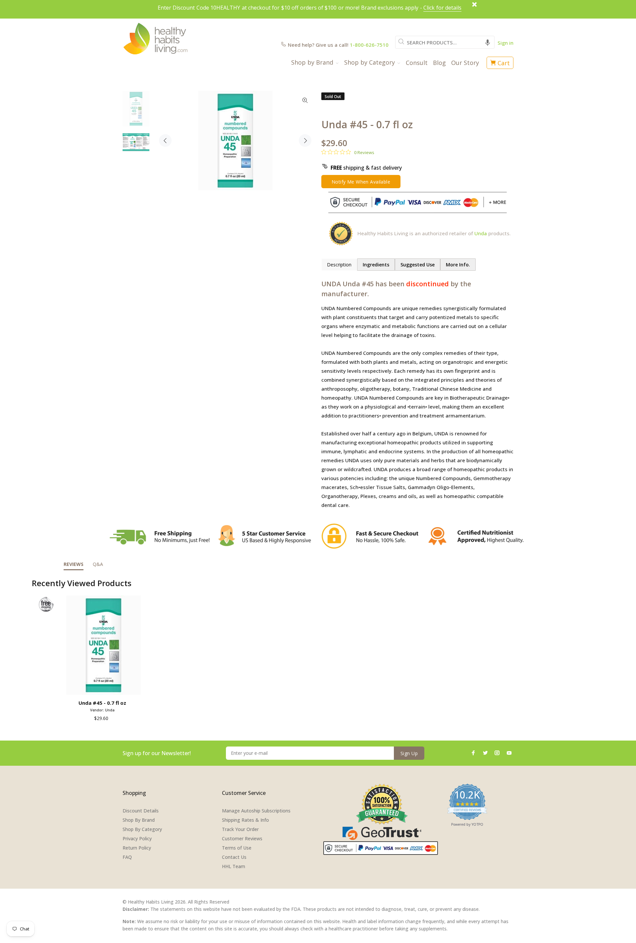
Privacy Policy (137, 838)
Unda (480, 233)
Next (305, 140)
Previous (165, 140)
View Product (103, 687)
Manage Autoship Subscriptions (256, 810)
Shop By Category (142, 829)
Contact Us (234, 857)
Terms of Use (236, 848)
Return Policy (137, 848)
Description (339, 264)
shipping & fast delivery (366, 167)
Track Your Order (240, 829)
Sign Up (409, 753)
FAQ (127, 857)
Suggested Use (417, 264)
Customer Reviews (242, 838)
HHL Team (233, 866)
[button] (487, 42)
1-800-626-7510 (369, 44)
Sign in (505, 42)
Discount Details (141, 810)
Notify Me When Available (361, 182)
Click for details (442, 7)
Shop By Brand (139, 820)
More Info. (458, 264)
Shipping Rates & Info (245, 820)
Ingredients (376, 264)
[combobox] (445, 42)
